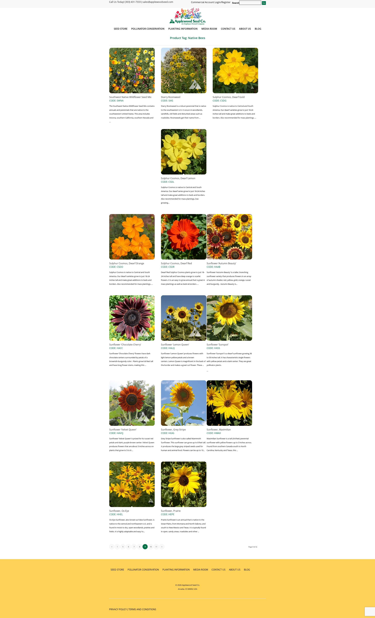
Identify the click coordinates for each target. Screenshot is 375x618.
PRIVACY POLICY (118, 609)
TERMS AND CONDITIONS (142, 609)
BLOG (247, 569)
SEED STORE (117, 569)
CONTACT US (218, 569)
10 (151, 547)
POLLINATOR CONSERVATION (143, 569)
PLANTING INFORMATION (176, 569)
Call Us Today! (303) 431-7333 (125, 2)
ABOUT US (234, 569)
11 (156, 547)
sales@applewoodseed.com (158, 2)
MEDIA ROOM (200, 569)
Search (235, 3)
